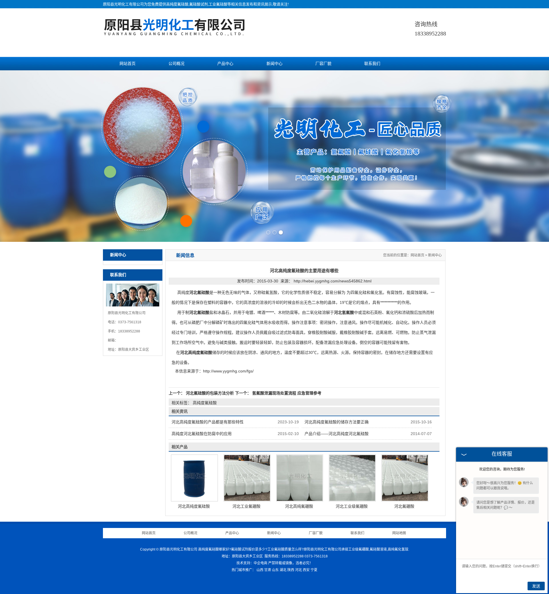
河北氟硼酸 (404, 506)
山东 (275, 570)
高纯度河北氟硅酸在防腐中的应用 (202, 433)
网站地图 (399, 533)
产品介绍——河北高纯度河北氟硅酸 (337, 433)
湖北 (283, 570)
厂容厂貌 (323, 63)
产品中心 (225, 63)
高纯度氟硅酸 (177, 4)
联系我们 (372, 63)
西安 (306, 570)
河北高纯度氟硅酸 (194, 506)
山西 (259, 570)
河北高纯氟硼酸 (299, 506)
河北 (298, 570)
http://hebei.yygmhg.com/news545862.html (332, 281)
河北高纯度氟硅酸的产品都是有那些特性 (208, 422)
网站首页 (128, 63)
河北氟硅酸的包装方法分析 (210, 393)
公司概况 (176, 63)
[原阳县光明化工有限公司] (174, 33)
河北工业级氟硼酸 (352, 506)
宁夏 (314, 570)
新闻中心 (274, 63)
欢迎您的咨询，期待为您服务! (502, 469)
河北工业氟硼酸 (246, 506)
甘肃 (267, 570)
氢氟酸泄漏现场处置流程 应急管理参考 (286, 393)
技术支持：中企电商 (251, 563)
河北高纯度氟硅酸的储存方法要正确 (337, 422)
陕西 (290, 570)
